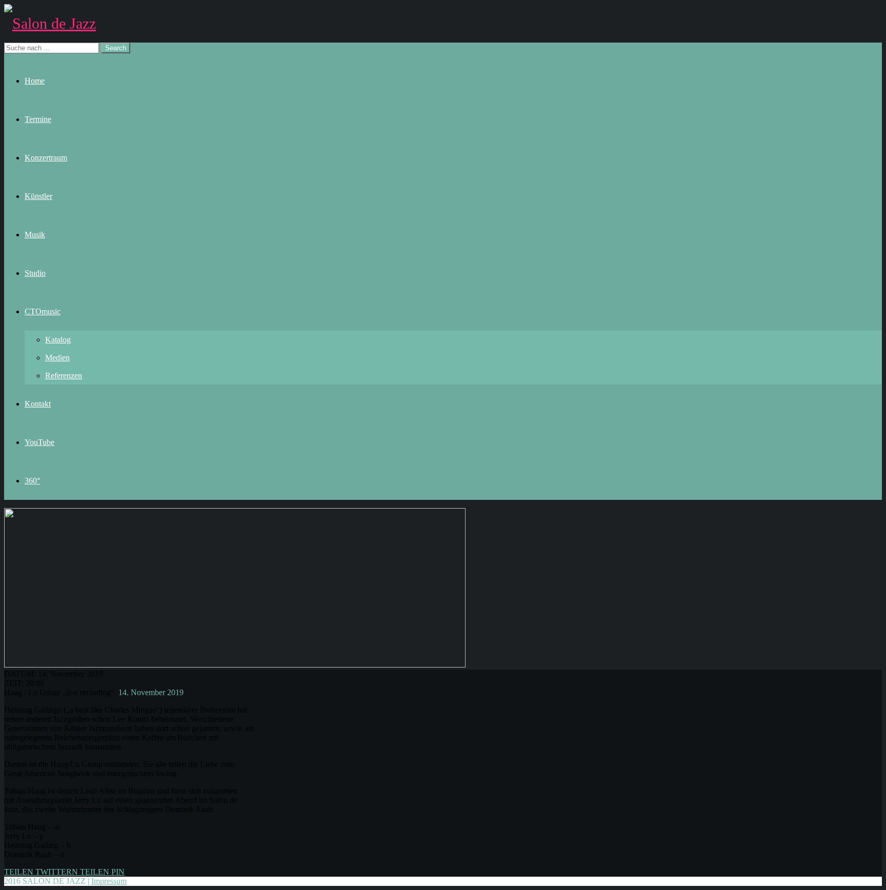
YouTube (39, 442)
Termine (38, 119)
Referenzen (63, 375)
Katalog (58, 339)
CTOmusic (43, 311)
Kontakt (38, 403)
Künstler (38, 196)
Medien (57, 357)
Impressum (109, 881)
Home (35, 80)
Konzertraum (46, 157)
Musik (35, 234)
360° (32, 480)
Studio (35, 273)
